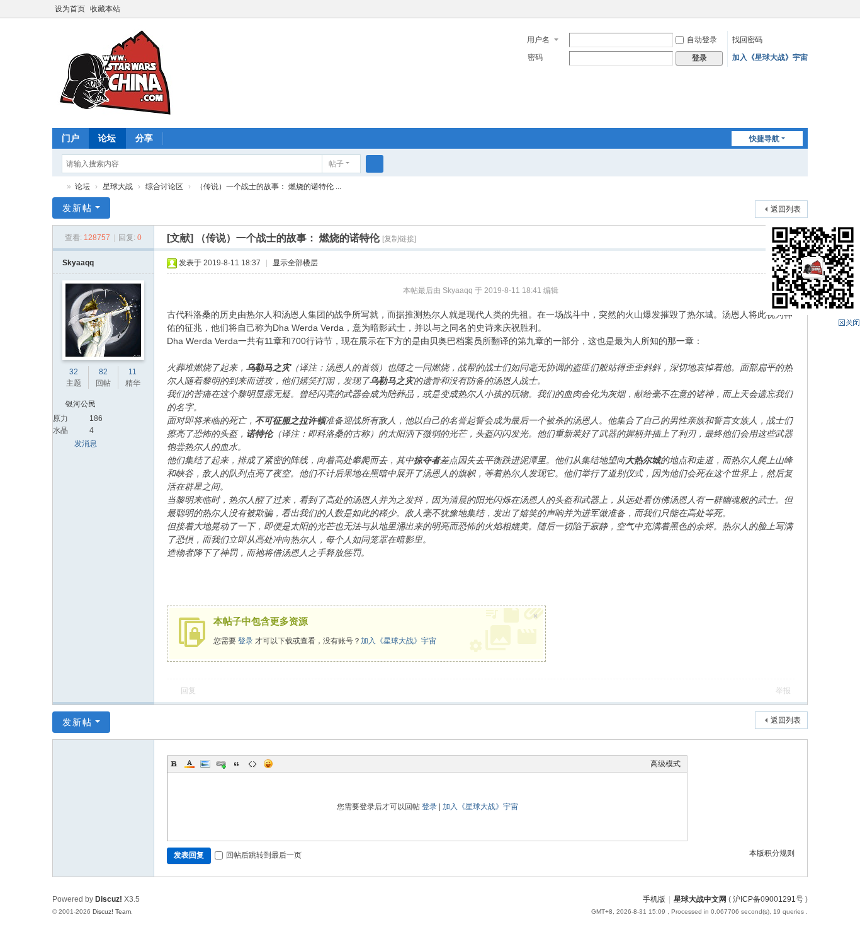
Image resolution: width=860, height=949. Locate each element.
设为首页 (70, 8)
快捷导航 (764, 138)
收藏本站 (105, 8)
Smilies (268, 763)
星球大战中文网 (700, 899)
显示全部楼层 (295, 262)
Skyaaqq (78, 262)
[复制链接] (399, 238)
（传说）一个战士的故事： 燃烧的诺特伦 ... (268, 186)
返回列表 (786, 209)
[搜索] (374, 164)
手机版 (654, 899)
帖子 (336, 163)
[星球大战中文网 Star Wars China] (115, 71)
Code (252, 763)
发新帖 (77, 208)
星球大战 (118, 186)
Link (221, 763)
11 (132, 371)
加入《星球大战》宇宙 (770, 57)
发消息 (85, 443)
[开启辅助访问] (790, 8)
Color (189, 763)
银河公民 (80, 404)
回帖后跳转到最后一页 (264, 855)
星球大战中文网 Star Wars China (57, 187)
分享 (144, 138)
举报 (783, 690)
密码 (535, 57)
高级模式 (665, 763)
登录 (245, 640)
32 (73, 371)
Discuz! (108, 899)
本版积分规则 (772, 853)
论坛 (107, 138)
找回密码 (747, 39)
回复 (188, 690)
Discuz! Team (112, 911)
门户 (70, 138)
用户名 (538, 39)
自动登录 (702, 39)
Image (205, 763)
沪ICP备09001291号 (768, 899)
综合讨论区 (164, 186)
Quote (236, 763)
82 (103, 371)
